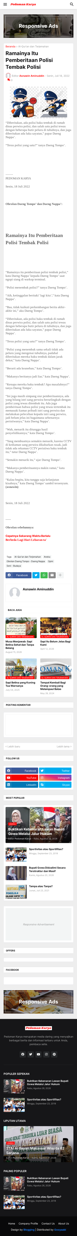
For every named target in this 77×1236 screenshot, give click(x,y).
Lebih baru (14, 746)
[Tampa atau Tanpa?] (16, 892)
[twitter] (31, 1054)
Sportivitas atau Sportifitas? (46, 849)
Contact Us (48, 1223)
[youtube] (38, 1054)
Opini (50, 561)
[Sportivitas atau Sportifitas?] (16, 855)
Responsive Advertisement (38, 924)
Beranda (10, 46)
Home (11, 1223)
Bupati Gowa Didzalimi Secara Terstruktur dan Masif (47, 869)
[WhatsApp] (44, 575)
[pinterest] (54, 1054)
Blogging (29, 1229)
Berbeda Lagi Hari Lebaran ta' (26, 540)
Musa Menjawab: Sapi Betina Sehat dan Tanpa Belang (20, 644)
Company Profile (28, 1223)
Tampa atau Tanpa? (41, 886)
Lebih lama (63, 746)
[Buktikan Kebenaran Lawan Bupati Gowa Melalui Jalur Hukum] (14, 1086)
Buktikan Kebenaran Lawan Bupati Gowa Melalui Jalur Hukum (47, 1082)
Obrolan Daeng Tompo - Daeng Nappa (26, 561)
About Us (63, 1223)
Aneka (47, 556)
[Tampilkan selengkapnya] (60, 575)
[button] (5, 4)
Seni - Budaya (14, 565)
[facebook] (23, 1054)
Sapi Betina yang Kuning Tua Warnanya (20, 684)
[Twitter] (36, 575)
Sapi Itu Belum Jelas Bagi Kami (55, 643)
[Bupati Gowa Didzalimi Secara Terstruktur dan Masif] (16, 873)
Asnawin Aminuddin (38, 589)
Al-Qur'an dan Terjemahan (33, 46)
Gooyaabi (60, 1229)
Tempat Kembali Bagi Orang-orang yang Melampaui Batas (53, 685)
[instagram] (46, 1054)
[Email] (52, 575)
